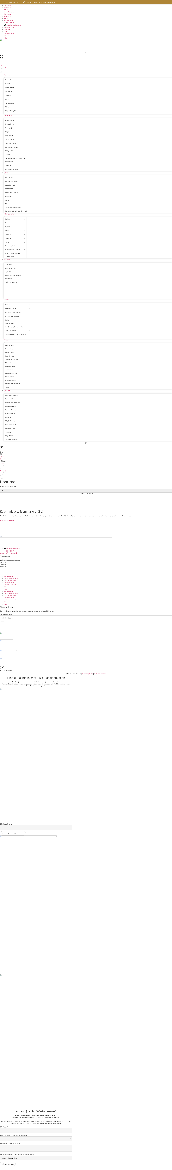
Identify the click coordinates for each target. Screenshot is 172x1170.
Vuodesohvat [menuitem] (14, 88)
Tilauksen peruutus (10, 580)
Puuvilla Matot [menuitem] (9, 356)
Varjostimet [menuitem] (9, 436)
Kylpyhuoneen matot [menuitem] (11, 373)
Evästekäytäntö (87, 674)
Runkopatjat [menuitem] (15, 128)
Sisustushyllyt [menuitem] (9, 323)
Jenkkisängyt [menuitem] (15, 120)
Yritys (5, 587)
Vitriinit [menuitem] (14, 107)
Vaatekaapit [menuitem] (15, 165)
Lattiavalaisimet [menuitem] (14, 414)
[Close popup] (2, 972)
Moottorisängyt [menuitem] (15, 124)
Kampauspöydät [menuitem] (10, 246)
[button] (86, 71)
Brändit (6, 31)
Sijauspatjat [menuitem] (15, 136)
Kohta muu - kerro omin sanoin (10, 1143)
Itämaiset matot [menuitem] (10, 366)
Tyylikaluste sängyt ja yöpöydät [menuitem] (15, 158)
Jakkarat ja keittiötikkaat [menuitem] (13, 207)
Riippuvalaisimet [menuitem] (14, 425)
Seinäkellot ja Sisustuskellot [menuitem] (14, 327)
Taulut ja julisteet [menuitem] (17, 331)
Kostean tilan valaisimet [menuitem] (12, 402)
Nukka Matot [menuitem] (14, 349)
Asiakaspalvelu (9, 27)
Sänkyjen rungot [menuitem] (15, 143)
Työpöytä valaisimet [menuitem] (11, 282)
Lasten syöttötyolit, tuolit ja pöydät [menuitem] (16, 211)
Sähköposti (4, 1127)
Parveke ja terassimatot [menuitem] (12, 384)
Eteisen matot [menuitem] (14, 345)
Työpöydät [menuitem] (14, 265)
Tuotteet (3, 471)
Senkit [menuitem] (14, 99)
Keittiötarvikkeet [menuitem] (17, 309)
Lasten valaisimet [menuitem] (10, 410)
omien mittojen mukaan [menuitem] (12, 253)
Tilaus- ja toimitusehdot (12, 578)
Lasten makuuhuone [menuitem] (15, 169)
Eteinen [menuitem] (15, 219)
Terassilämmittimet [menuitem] (11, 439)
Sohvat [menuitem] (14, 84)
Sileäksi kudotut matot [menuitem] (12, 359)
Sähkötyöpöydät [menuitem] (10, 268)
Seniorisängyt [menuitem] (15, 140)
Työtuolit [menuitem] (8, 272)
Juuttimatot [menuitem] (9, 370)
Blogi (5, 589)
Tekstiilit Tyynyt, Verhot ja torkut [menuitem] (17, 335)
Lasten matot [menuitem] (9, 377)
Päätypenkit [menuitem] (9, 151)
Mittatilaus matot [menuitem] (10, 380)
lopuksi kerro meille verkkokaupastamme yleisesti (17, 1154)
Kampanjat (7, 5)
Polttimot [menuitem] (8, 417)
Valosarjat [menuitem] (8, 432)
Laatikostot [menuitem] (8, 278)
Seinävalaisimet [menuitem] (14, 429)
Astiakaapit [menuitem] (16, 196)
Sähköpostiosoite (6, 614)
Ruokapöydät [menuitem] (16, 177)
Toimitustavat (8, 576)
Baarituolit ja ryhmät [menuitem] (16, 192)
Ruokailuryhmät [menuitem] (16, 185)
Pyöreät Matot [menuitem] (9, 352)
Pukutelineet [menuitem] (9, 161)
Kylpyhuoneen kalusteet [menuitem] (15, 249)
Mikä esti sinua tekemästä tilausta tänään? (14, 1135)
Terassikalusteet (9, 12)
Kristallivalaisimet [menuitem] (14, 406)
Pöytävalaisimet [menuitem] (14, 421)
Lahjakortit (7, 7)
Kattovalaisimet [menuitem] (14, 399)
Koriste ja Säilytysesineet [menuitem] (17, 313)
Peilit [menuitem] (7, 320)
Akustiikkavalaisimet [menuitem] (11, 395)
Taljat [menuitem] (14, 387)
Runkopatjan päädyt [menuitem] (15, 147)
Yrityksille (7, 29)
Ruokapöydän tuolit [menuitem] (16, 181)
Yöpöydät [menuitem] (15, 154)
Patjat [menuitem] (15, 132)
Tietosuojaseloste (100, 674)
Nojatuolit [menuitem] (14, 80)
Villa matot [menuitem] (8, 363)
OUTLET (6, 10)
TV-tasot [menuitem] (14, 95)
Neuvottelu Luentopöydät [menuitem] (13, 275)
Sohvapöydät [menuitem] (14, 92)
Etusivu (2, 464)
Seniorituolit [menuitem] (9, 189)
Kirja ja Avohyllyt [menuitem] (14, 111)
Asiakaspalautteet (10, 585)
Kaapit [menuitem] (15, 223)
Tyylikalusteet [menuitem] (14, 103)
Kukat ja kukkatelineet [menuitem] (17, 316)
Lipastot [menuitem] (15, 227)
